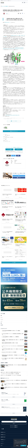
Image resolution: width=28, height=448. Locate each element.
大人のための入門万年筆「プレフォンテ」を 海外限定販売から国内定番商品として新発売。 (12, 334)
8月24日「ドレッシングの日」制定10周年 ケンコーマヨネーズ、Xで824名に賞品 (11, 375)
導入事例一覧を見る (7, 366)
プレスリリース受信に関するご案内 (19, 152)
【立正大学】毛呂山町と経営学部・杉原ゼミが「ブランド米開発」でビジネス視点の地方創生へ (13, 349)
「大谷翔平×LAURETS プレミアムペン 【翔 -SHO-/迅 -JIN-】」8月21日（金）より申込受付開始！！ (15, 387)
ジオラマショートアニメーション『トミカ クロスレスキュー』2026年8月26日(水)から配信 (13, 346)
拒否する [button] (17, 445)
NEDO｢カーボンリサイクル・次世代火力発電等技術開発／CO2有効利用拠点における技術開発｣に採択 (20, 220)
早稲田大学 (6, 6)
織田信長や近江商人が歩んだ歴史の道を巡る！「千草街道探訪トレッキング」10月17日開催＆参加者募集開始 (13, 355)
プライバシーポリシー (20, 440)
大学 (4, 6)
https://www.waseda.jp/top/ (17, 163)
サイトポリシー (2, 441)
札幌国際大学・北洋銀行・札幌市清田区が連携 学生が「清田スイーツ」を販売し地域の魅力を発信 (13, 340)
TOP (2, 6)
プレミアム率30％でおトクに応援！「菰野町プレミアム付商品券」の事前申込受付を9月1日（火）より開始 (13, 358)
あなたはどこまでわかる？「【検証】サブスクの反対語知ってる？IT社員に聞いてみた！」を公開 (15, 384)
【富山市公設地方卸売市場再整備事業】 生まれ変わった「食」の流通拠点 (11, 330)
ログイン (19, 149)
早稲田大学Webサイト (8, 22)
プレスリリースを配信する (13, 425)
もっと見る (14, 262)
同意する (23, 445)
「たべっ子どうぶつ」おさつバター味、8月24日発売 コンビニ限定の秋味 (10, 373)
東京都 (5, 139)
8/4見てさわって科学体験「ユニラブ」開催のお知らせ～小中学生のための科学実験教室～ (20, 245)
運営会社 (1, 445)
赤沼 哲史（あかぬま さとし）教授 (15, 35)
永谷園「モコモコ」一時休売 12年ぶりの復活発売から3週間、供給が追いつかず (10, 372)
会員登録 (14, 421)
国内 (22, 2)
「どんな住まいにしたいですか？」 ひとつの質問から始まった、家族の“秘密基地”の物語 (16, 380)
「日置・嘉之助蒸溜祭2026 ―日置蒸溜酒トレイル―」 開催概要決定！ (11, 336)
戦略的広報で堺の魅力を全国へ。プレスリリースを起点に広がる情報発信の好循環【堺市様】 (16, 365)
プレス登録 (9, 149)
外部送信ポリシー (2, 443)
